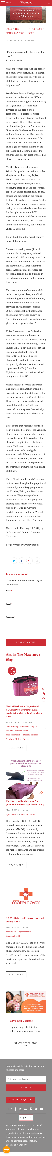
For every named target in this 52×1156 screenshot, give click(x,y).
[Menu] (1, 3)
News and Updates (21, 1020)
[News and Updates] (26, 1002)
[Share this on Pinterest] (29, 560)
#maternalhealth (13, 735)
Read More (16, 748)
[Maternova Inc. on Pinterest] (31, 1109)
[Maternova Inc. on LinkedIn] (26, 1109)
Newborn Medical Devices (18, 739)
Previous (36, 29)
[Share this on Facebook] (22, 560)
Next (31, 33)
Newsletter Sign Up (26, 1044)
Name (9, 591)
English (24, 1117)
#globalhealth (12, 814)
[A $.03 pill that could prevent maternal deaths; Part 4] (26, 896)
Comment (10, 617)
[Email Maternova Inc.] (10, 1109)
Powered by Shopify (16, 1144)
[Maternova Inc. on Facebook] (15, 1109)
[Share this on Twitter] (14, 560)
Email (9, 604)
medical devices (30, 735)
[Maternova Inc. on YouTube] (41, 1109)
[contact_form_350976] (6, 1149)
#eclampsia (11, 932)
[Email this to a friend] (37, 560)
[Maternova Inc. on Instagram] (20, 1109)
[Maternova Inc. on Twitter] (36, 1109)
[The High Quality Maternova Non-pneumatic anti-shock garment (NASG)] (26, 779)
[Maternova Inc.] (26, 3)
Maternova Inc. (22, 1125)
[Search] (49, 3)
